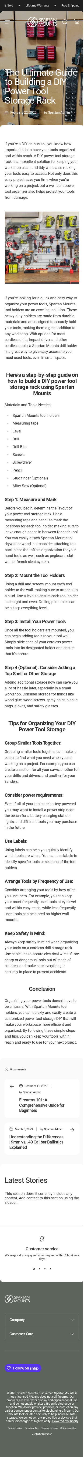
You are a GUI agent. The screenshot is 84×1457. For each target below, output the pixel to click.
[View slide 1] (33, 1269)
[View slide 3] (45, 1269)
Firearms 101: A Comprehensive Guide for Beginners (41, 1105)
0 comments (18, 1069)
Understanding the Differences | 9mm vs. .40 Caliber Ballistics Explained (36, 1142)
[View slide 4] (50, 1269)
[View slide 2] (39, 1269)
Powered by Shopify (46, 1451)
